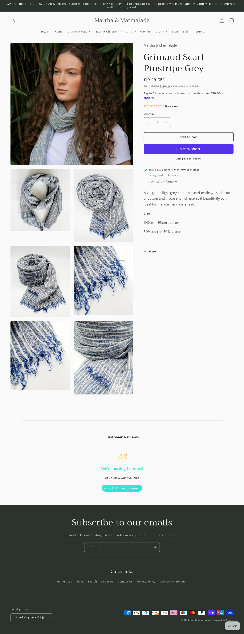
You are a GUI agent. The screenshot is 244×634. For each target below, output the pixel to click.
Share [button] (152, 251)
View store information (163, 181)
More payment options (189, 159)
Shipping (165, 86)
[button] (15, 20)
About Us (107, 581)
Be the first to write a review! (122, 488)
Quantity (149, 114)
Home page (64, 581)
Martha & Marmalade (201, 620)
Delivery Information (173, 581)
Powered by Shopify (223, 620)
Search (92, 581)
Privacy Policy (146, 581)
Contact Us (125, 581)
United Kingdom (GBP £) (29, 617)
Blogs (80, 581)
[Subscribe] (155, 547)
